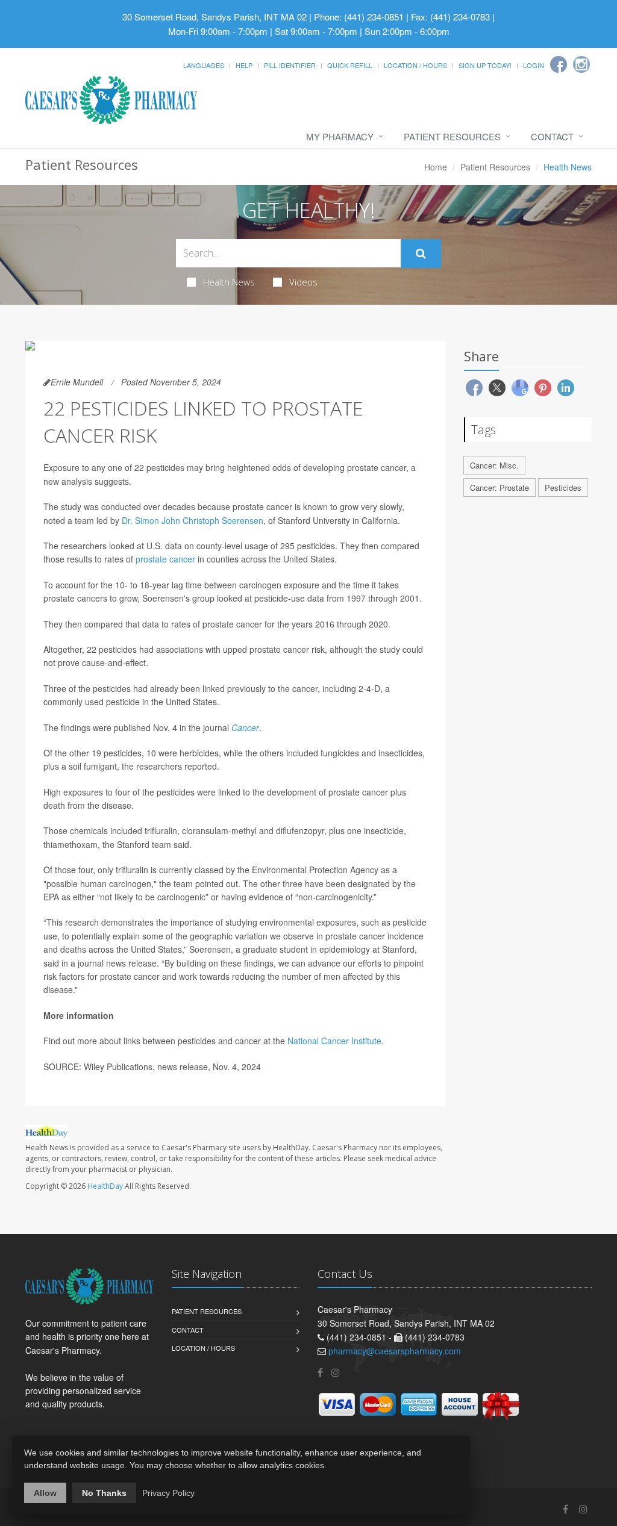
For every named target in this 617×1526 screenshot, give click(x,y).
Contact (552, 136)
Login (533, 65)
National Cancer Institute (334, 1041)
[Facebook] (558, 64)
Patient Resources (452, 136)
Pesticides (563, 487)
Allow (45, 1493)
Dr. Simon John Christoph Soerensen (192, 520)
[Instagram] (581, 64)
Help (244, 65)
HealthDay (105, 1186)
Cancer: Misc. (494, 465)
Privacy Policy (168, 1493)
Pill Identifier (290, 65)
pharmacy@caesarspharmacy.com (394, 1351)
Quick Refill (349, 65)
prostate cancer (165, 559)
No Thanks (104, 1493)
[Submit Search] (421, 253)
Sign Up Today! (485, 65)
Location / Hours (415, 65)
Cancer (245, 727)
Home (435, 167)
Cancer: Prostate (499, 487)
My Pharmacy (340, 136)
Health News (229, 282)
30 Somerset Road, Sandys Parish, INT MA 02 (214, 16)
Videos (303, 282)
